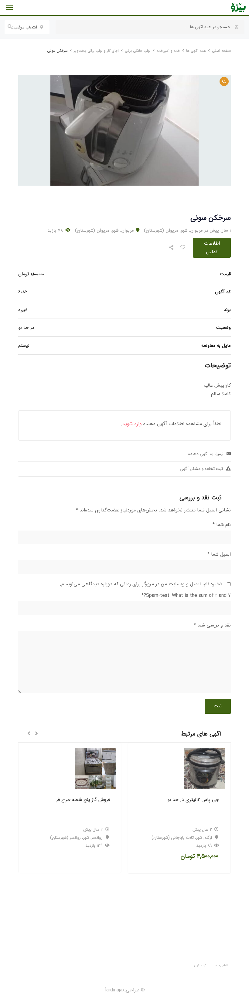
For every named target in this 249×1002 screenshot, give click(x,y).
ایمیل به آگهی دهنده (205, 454)
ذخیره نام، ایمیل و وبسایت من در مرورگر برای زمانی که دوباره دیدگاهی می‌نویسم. (141, 584)
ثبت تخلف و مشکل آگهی (201, 468)
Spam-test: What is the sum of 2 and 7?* (186, 595)
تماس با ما (221, 965)
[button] (36, 734)
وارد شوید (132, 424)
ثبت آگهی (200, 965)
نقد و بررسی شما (212, 625)
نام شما (222, 524)
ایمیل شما (219, 554)
